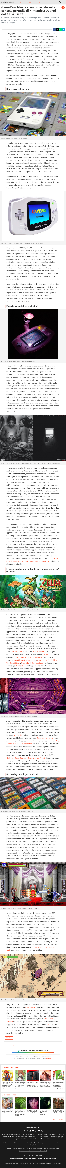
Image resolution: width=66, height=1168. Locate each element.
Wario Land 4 (42, 660)
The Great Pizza (41, 1158)
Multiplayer (13, 1158)
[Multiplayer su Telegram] (33, 1130)
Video (46, 2)
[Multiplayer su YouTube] (39, 1130)
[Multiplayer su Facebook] (24, 1130)
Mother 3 (19, 666)
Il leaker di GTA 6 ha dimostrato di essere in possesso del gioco (32, 1111)
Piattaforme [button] (24, 2)
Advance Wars (17, 651)
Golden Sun (48, 654)
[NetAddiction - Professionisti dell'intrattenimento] (37, 1155)
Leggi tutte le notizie (58, 1119)
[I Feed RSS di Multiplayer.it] (42, 1130)
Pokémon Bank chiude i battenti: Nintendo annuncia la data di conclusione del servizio (20, 1085)
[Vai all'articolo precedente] (64, 584)
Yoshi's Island (19, 735)
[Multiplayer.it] (7, 2)
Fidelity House (32, 1158)
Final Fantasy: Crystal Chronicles (37, 561)
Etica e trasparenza (41, 1148)
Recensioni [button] (33, 2)
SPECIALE (3, 26)
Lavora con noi (55, 1148)
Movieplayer (19, 1158)
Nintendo (9, 1038)
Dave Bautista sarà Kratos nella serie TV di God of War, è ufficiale (58, 1111)
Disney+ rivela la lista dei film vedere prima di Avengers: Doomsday (45, 1112)
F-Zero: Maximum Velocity (35, 758)
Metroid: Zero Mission (22, 660)
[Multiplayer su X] (27, 1130)
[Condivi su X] (57, 29)
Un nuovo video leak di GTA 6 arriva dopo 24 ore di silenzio (7, 1111)
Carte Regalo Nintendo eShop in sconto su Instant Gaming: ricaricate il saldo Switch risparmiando (58, 1085)
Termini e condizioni (31, 1148)
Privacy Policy (21, 1148)
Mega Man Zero (31, 1007)
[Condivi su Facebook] (54, 29)
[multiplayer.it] (33, 1127)
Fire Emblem (52, 660)
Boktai (49, 1024)
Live (51, 2)
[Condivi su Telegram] (63, 29)
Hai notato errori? (10, 1045)
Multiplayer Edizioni (51, 1158)
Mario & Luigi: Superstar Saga (32, 663)
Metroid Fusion (38, 651)
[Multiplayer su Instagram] (30, 1130)
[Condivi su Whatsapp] (60, 29)
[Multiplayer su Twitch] (36, 1130)
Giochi (55, 2)
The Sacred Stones (13, 663)
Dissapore (26, 1158)
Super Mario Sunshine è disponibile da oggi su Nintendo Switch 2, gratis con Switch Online (7, 1085)
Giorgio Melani (10, 26)
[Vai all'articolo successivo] (2, 584)
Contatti (49, 1148)
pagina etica (49, 1058)
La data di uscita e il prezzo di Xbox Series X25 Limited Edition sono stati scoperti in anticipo (20, 1112)
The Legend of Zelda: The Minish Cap (29, 657)
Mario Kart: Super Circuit (15, 758)
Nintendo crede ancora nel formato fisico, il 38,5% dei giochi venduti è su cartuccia (45, 1084)
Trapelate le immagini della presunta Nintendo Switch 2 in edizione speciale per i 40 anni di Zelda (32, 1085)
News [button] (41, 2)
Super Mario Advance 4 (45, 738)
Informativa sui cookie (12, 1148)
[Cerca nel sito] (60, 2)
